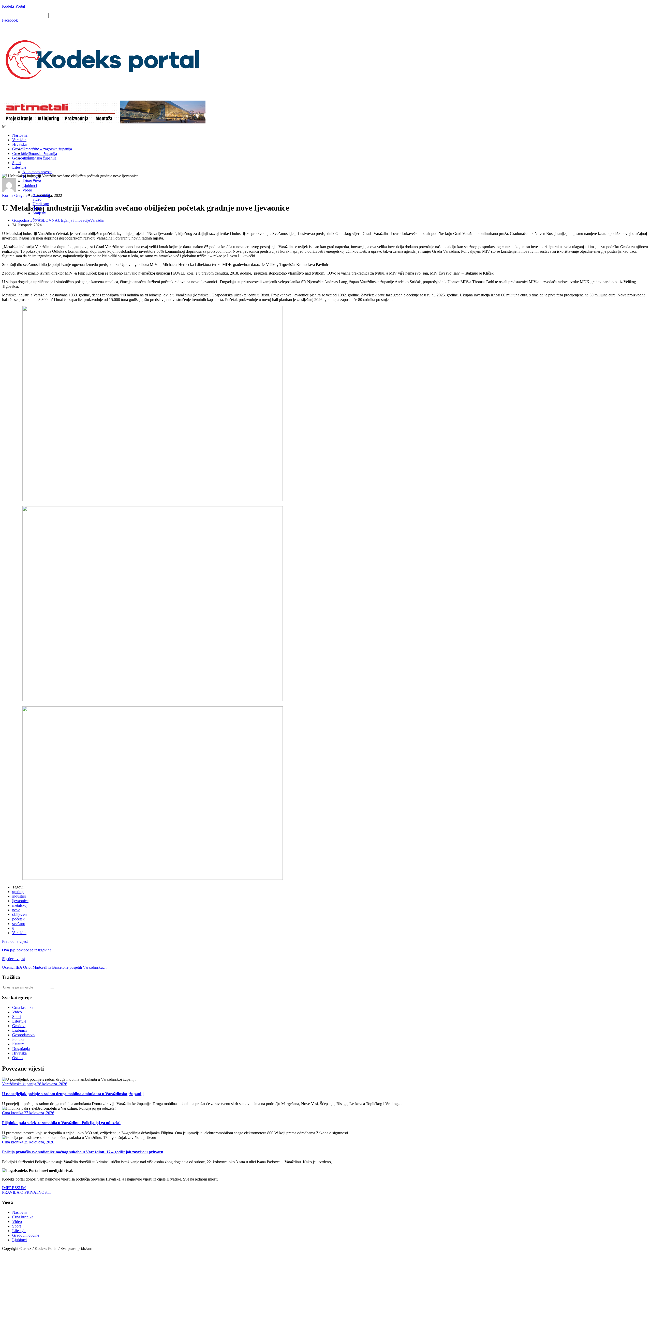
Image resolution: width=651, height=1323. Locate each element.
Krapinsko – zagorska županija (47, 149)
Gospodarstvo (23, 220)
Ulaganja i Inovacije (74, 220)
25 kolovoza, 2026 (38, 1142)
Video (27, 190)
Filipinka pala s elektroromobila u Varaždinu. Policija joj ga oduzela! (61, 1123)
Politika (18, 1039)
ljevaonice (20, 901)
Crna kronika (22, 1007)
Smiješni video (39, 215)
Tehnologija (31, 176)
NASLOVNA (46, 220)
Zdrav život (31, 181)
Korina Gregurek (16, 195)
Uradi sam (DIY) (41, 206)
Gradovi (29, 153)
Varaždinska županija (39, 158)
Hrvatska (19, 144)
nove (16, 910)
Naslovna (19, 135)
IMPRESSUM (14, 1188)
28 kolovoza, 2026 (51, 1084)
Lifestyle (19, 167)
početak (18, 919)
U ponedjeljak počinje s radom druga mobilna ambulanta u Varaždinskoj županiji (72, 1094)
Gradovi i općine (25, 1235)
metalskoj (19, 905)
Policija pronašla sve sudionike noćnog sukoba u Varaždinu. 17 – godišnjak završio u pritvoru (82, 1152)
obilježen (19, 914)
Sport (16, 163)
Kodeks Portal (13, 6)
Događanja (21, 1048)
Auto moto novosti (37, 172)
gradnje (18, 891)
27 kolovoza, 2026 (38, 1113)
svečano (18, 923)
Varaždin (19, 140)
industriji (19, 896)
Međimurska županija (39, 153)
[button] (325, 126)
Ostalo (17, 1058)
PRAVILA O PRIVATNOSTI (26, 1192)
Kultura (18, 1044)
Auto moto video (41, 197)
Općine (28, 158)
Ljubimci (29, 185)
